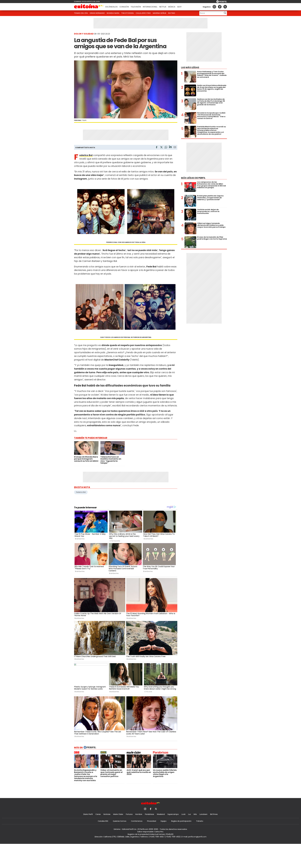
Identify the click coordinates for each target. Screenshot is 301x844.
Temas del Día (81, 13)
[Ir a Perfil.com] (221, 2)
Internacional (150, 6)
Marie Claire (118, 814)
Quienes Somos (119, 821)
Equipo (163, 821)
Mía (195, 814)
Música (171, 6)
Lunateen (203, 814)
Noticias (106, 814)
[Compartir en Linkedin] (170, 147)
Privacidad (151, 821)
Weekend (161, 814)
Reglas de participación (181, 821)
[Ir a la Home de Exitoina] (88, 6)
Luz (189, 814)
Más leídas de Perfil (193, 178)
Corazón (124, 6)
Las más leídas (190, 67)
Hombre (138, 814)
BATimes (214, 814)
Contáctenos (136, 821)
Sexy (179, 6)
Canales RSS (103, 821)
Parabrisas (149, 814)
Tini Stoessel (127, 13)
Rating (171, 13)
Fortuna (129, 814)
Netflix (162, 6)
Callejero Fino (143, 13)
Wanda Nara (113, 13)
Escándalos (111, 6)
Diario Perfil (88, 814)
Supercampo (173, 814)
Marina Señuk (159, 13)
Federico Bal (86, 155)
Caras (98, 814)
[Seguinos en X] (225, 6)
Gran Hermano (97, 13)
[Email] (175, 147)
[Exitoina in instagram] (214, 6)
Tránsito (199, 821)
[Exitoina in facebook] (220, 6)
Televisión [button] (136, 6)
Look (183, 814)
